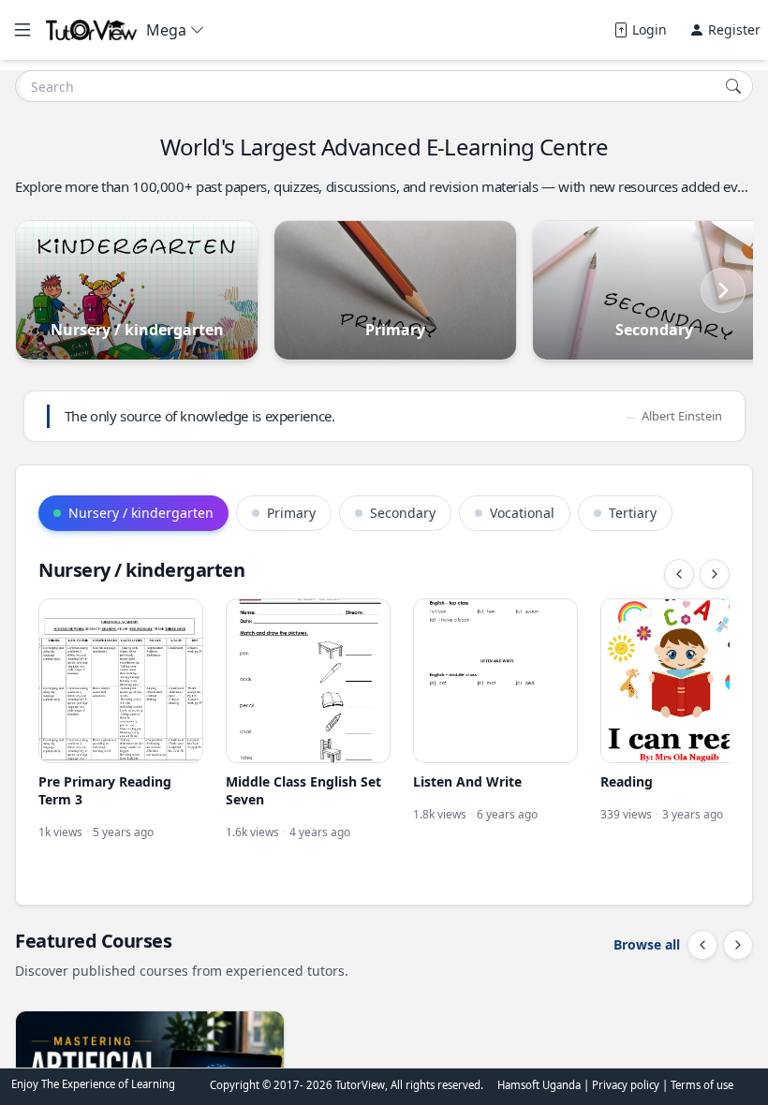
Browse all (646, 944)
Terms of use (702, 1085)
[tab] (133, 513)
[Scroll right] (723, 290)
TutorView (360, 1085)
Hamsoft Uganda (539, 1085)
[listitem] (120, 729)
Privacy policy (627, 1085)
